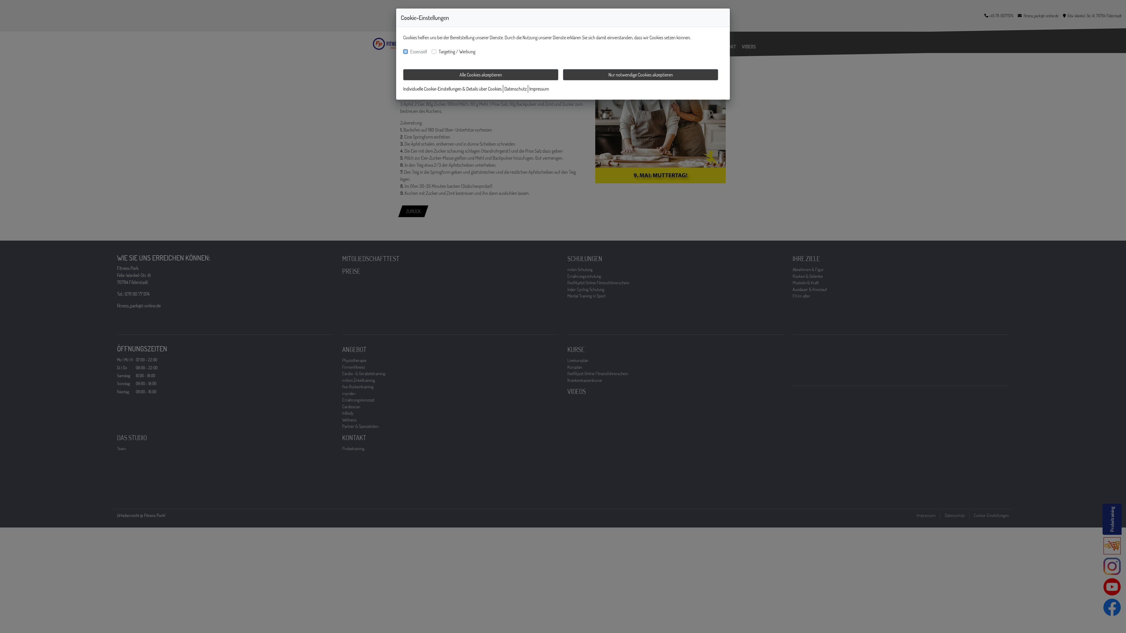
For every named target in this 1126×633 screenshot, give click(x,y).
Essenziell (418, 52)
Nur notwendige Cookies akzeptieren (640, 75)
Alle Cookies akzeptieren (480, 75)
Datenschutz (515, 89)
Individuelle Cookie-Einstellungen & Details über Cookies (452, 89)
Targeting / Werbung (457, 52)
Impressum (539, 89)
